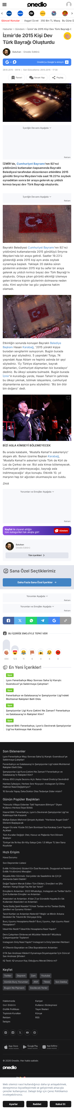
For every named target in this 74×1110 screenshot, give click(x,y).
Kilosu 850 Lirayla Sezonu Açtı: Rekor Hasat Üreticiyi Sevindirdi (36, 779)
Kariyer (39, 1001)
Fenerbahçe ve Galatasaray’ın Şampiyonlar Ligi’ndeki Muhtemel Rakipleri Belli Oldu (37, 697)
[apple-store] (12, 1047)
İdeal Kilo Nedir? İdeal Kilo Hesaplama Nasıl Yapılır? (29, 929)
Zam (33, 975)
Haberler (7, 29)
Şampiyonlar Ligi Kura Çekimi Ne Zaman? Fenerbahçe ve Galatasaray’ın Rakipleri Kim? (38, 712)
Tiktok (47, 981)
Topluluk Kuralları (12, 1013)
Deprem (21, 975)
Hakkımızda (9, 1001)
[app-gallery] (50, 1047)
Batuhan (25, 51)
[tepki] (6, 652)
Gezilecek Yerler (38, 987)
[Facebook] (13, 1032)
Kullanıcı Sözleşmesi (46, 1005)
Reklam (6, 1017)
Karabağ (28, 347)
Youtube (45, 975)
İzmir (6, 376)
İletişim (6, 1021)
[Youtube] (27, 1032)
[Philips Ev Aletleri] (13, 13)
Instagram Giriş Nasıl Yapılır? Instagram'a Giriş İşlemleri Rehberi (36, 942)
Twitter (7, 975)
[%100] (36, 13)
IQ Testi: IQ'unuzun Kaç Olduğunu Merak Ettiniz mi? (30, 960)
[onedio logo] (35, 1067)
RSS (37, 1017)
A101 (36, 981)
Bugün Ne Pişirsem (14, 987)
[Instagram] (6, 1032)
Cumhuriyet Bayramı (31, 163)
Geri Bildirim (9, 1005)
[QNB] (47, 13)
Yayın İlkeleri (42, 1009)
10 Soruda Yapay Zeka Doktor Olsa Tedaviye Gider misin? (32, 791)
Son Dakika (61, 981)
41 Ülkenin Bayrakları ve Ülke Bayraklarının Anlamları (30, 947)
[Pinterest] (35, 1032)
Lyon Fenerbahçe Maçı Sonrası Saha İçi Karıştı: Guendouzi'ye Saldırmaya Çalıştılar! (34, 682)
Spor (9, 675)
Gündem (20, 29)
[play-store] (31, 1047)
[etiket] (67, 36)
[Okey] (25, 13)
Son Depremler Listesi (14, 862)
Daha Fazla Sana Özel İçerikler (35, 582)
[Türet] (58, 13)
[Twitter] (20, 1032)
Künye (38, 1013)
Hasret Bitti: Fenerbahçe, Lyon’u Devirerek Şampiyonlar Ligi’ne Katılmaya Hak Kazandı (38, 727)
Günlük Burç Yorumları (16, 981)
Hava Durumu (10, 857)
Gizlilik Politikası (11, 1009)
